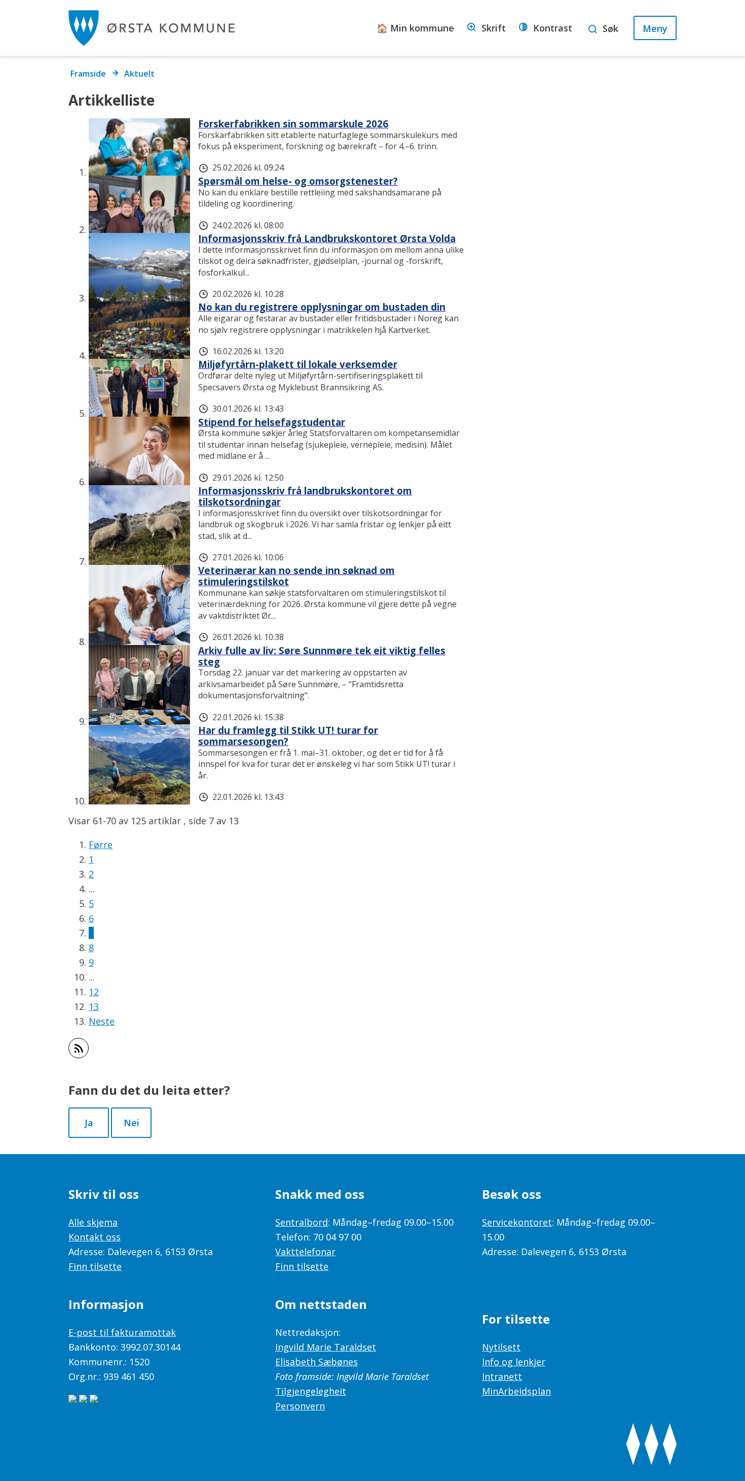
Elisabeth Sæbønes (316, 1362)
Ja (89, 1123)
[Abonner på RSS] (78, 1048)
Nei (131, 1123)
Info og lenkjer (513, 1362)
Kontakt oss (94, 1237)
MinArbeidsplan (516, 1391)
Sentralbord (301, 1222)
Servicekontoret (517, 1222)
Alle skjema (93, 1222)
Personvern (300, 1406)
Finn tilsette (95, 1266)
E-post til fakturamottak (122, 1332)
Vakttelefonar (305, 1252)
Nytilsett (501, 1347)
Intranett (502, 1376)
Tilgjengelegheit (310, 1391)
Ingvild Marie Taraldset (325, 1347)
